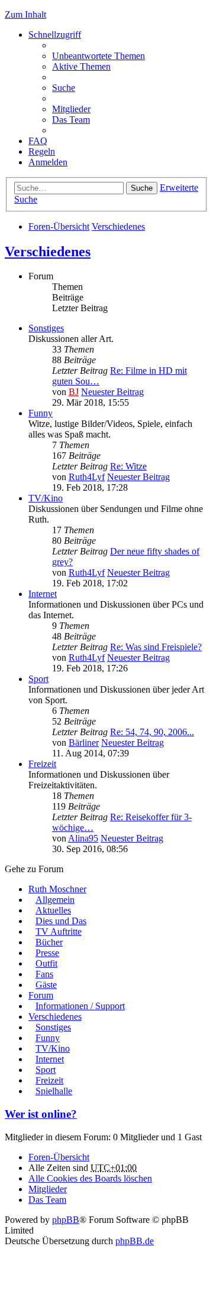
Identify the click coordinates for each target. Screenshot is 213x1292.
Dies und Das (61, 921)
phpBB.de (134, 1241)
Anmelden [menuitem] (47, 162)
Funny (40, 413)
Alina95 (83, 838)
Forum (40, 995)
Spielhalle (54, 1091)
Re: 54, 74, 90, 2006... (152, 732)
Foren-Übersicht (58, 226)
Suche (142, 188)
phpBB (65, 1220)
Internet (42, 594)
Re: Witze (128, 466)
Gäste (46, 985)
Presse (47, 953)
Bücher (49, 942)
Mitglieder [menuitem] (71, 109)
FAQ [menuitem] (37, 141)
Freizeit (42, 764)
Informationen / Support (80, 1006)
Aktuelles (53, 910)
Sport (38, 679)
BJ (74, 392)
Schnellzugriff (54, 35)
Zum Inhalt (25, 14)
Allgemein (55, 900)
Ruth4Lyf (87, 477)
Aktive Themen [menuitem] (81, 66)
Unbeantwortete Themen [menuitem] (98, 56)
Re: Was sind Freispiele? (156, 647)
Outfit (46, 963)
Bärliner (84, 743)
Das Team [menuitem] (71, 120)
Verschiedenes (118, 226)
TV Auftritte (59, 931)
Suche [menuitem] (63, 88)
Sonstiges (46, 328)
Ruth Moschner (57, 889)
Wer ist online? (41, 1114)
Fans (44, 974)
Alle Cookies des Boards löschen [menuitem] (90, 1178)
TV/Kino (45, 498)
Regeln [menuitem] (41, 151)
